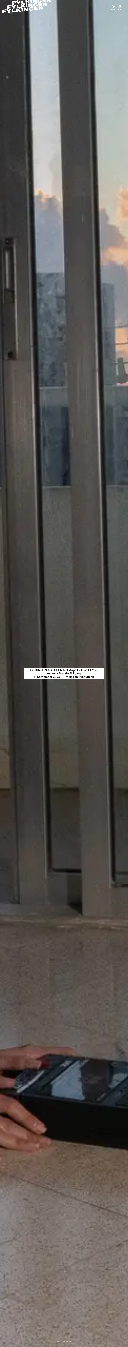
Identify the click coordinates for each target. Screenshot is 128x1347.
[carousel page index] (58, 1342)
